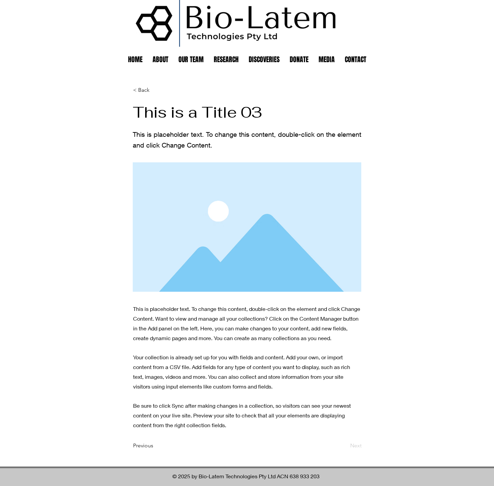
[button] (155, 90)
